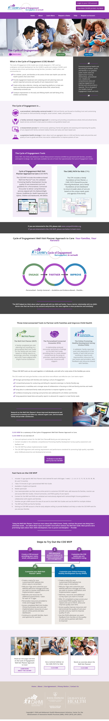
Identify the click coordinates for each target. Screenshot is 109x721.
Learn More (50, 16)
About (40, 16)
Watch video (17, 54)
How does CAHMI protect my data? (90, 8)
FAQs (75, 16)
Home (32, 16)
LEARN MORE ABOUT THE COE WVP (24, 670)
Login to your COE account (87, 3)
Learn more (60, 55)
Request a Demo (64, 16)
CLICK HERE (16, 432)
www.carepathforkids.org (71, 226)
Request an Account (88, 16)
